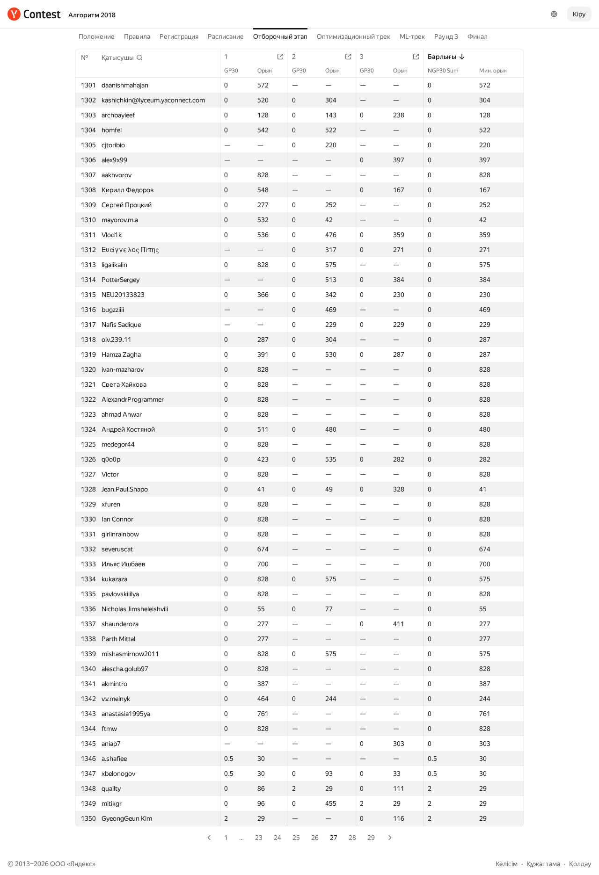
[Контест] (34, 14)
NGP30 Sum (443, 70)
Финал (478, 36)
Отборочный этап (280, 36)
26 (315, 837)
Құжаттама (543, 864)
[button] (122, 57)
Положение (97, 36)
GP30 (231, 70)
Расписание (226, 36)
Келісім (507, 864)
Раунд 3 (446, 36)
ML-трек (412, 36)
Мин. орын (493, 70)
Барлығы (442, 56)
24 (277, 837)
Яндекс (81, 864)
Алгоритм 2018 (92, 15)
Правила (137, 36)
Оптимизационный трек (353, 36)
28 (352, 837)
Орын (264, 70)
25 (296, 837)
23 (259, 837)
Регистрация (179, 36)
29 (371, 837)
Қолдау (580, 864)
